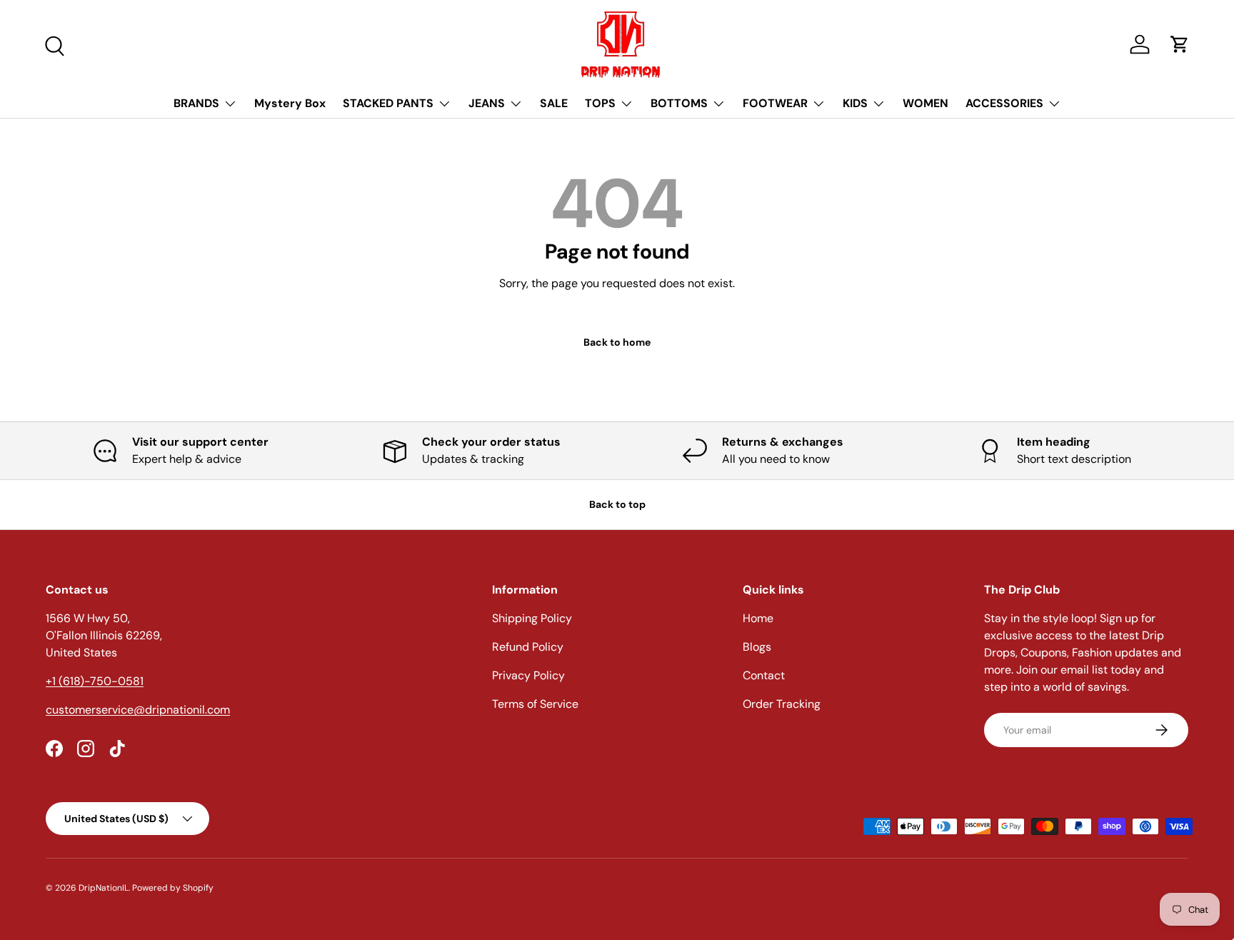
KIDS (855, 103)
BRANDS (196, 103)
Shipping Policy (532, 618)
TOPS (600, 103)
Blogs (757, 646)
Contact (764, 675)
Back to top (617, 504)
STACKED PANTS (388, 103)
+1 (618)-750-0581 (95, 681)
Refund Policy (527, 646)
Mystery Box (290, 103)
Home (758, 618)
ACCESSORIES (1004, 103)
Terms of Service (535, 703)
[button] (1179, 44)
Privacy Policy (528, 675)
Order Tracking (782, 703)
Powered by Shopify (173, 888)
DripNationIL (104, 888)
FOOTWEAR (775, 103)
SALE (554, 103)
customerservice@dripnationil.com (138, 709)
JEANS (486, 103)
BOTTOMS (679, 103)
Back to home (617, 342)
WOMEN (925, 103)
